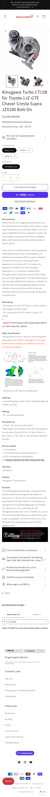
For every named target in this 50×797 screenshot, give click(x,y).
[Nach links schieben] (2, 82)
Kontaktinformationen (26, 792)
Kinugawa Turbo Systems (21, 784)
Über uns (8, 678)
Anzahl (4, 172)
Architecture (10, 713)
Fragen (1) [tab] (36, 614)
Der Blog (8, 719)
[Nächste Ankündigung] (45, 4)
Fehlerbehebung (12, 742)
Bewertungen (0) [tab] (13, 614)
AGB (31, 788)
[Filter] (4, 621)
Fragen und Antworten (14, 737)
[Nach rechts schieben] (47, 82)
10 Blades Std (11, 166)
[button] (5, 16)
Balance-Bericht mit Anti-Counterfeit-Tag (25, 459)
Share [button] (7, 593)
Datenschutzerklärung (19, 788)
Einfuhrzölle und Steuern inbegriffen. (17, 122)
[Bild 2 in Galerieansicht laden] (25, 81)
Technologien (10, 696)
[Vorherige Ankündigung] (4, 4)
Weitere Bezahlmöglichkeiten (25, 201)
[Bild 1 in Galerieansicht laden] (12, 81)
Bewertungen (10, 684)
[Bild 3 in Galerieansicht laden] (38, 81)
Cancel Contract (11, 731)
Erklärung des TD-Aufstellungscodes (20, 690)
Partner (8, 725)
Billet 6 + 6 (25, 150)
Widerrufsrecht (38, 784)
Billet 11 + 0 (10, 156)
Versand (38, 788)
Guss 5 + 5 (9, 150)
